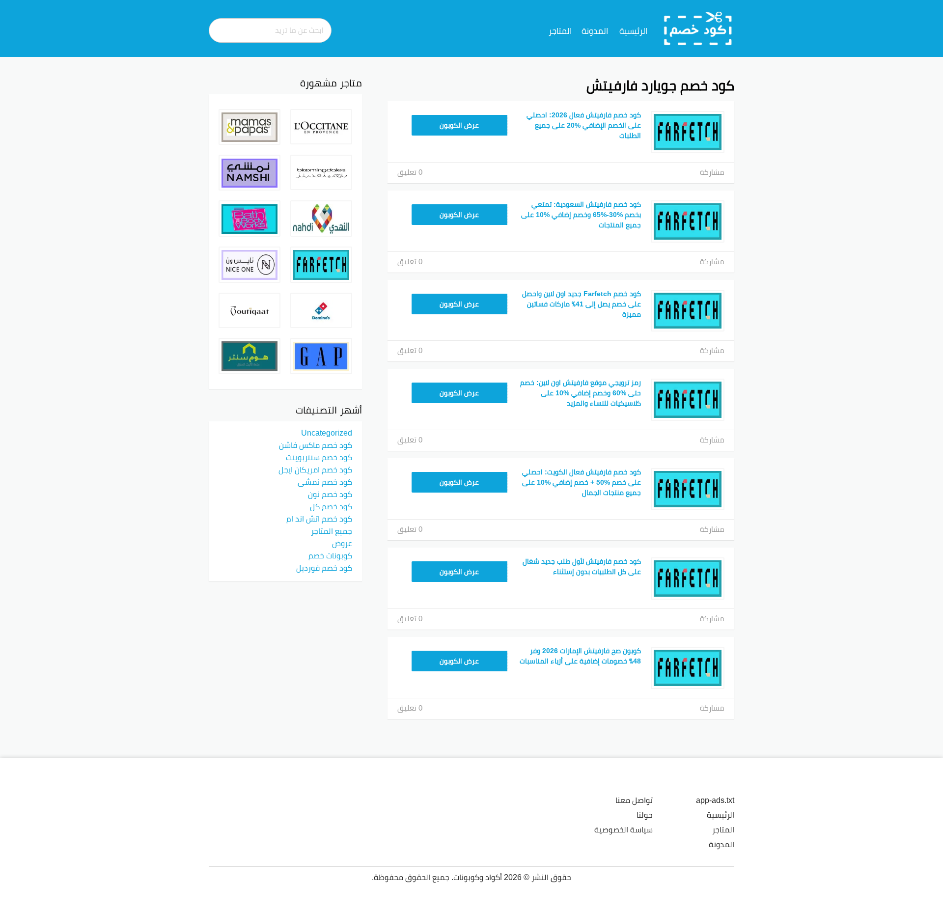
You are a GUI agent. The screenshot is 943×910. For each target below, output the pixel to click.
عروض (342, 543)
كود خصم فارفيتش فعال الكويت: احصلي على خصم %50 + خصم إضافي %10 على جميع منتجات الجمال (581, 482)
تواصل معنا (634, 800)
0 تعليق (409, 172)
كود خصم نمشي (325, 482)
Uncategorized (326, 433)
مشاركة (712, 172)
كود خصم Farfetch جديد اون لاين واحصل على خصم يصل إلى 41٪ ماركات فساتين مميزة (581, 304)
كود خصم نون (330, 494)
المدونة (595, 31)
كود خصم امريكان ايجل (315, 469)
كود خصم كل (331, 506)
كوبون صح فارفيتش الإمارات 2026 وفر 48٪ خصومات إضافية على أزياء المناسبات (580, 655)
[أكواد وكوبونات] (698, 28)
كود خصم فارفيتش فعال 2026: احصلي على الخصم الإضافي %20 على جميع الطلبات (584, 125)
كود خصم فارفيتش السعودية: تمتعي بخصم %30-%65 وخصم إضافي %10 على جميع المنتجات (581, 214)
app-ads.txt (715, 800)
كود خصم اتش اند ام (319, 519)
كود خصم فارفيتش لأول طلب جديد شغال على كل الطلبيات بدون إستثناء (582, 566)
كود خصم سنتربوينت (319, 457)
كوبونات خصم (330, 555)
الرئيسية (633, 31)
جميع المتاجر (331, 531)
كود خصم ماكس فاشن (315, 445)
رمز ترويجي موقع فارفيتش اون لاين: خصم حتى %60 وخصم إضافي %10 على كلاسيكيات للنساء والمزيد (580, 393)
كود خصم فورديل (324, 568)
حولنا (645, 814)
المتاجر (560, 31)
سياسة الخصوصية (623, 829)
